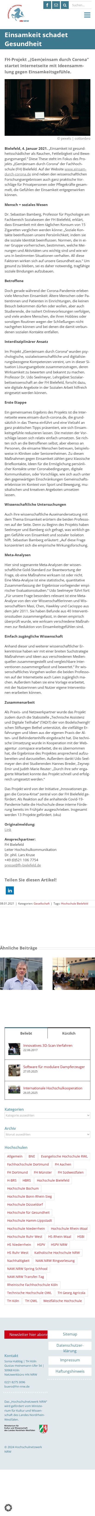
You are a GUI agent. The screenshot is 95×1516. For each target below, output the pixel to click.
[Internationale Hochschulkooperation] (14, 1088)
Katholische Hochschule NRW (57, 1253)
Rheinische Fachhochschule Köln (32, 1285)
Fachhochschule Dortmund (28, 1164)
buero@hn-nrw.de (17, 1386)
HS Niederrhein (19, 1245)
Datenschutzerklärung (69, 1346)
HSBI (80, 1237)
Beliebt (26, 1033)
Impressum (70, 1360)
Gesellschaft (42, 903)
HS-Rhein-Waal (59, 1237)
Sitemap (70, 1334)
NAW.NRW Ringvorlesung (55, 1261)
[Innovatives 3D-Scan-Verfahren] (14, 1045)
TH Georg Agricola (71, 1293)
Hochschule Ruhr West (24, 1237)
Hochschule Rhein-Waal (69, 1229)
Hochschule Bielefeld (74, 903)
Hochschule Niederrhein (26, 1229)
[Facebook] (47, 5)
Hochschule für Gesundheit (28, 1213)
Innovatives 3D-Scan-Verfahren (47, 1045)
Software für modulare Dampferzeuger (54, 1066)
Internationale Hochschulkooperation (52, 1088)
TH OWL (31, 1301)
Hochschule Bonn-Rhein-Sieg (29, 1196)
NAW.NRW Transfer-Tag (25, 1277)
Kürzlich (69, 1033)
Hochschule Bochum (23, 1188)
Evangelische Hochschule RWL (64, 1156)
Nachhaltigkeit (18, 1261)
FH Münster (43, 1172)
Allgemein (15, 1156)
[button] (10, 890)
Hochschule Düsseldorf (25, 1204)
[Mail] (56, 5)
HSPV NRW (59, 1245)
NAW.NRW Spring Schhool (27, 1269)
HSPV (41, 1245)
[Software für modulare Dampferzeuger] (14, 1067)
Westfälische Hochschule (62, 1301)
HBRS (27, 1180)
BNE (32, 1156)
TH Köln (13, 1301)
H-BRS (12, 1180)
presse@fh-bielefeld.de (23, 865)
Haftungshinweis (70, 1371)
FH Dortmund (17, 1172)
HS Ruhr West (17, 1253)
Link (8, 829)
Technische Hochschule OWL (29, 1293)
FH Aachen (63, 1164)
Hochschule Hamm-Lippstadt (29, 1221)
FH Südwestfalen (71, 1172)
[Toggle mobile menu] (88, 15)
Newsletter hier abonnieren (28, 1334)
